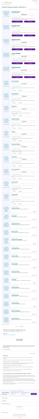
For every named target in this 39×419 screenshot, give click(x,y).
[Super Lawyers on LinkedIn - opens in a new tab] (22, 409)
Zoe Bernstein (16, 12)
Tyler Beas (14, 279)
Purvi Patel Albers (16, 248)
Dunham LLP (13, 68)
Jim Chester (14, 215)
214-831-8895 (24, 146)
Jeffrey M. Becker (15, 287)
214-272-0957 (24, 83)
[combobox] (15, 394)
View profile (30, 21)
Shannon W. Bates (16, 271)
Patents (21, 331)
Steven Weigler (16, 53)
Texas (10, 4)
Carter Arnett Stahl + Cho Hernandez (17, 157)
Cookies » (25, 415)
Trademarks (8, 4)
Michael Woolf (16, 39)
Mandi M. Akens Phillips (17, 239)
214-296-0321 (24, 108)
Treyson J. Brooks (15, 208)
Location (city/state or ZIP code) (25, 392)
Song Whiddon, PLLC (15, 94)
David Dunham (16, 67)
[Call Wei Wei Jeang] (23, 28)
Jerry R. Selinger (15, 81)
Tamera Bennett (15, 295)
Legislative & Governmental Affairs (15, 331)
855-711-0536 (24, 70)
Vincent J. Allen (15, 256)
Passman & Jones (14, 170)
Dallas (4, 334)
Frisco (9, 334)
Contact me (18, 21)
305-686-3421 (24, 14)
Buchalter (13, 54)
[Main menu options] (3, 3)
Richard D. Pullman (16, 144)
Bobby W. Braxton (16, 318)
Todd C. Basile (15, 263)
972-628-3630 (24, 121)
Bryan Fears (14, 106)
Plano (6, 334)
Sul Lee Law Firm (14, 132)
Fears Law (13, 107)
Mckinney (14, 334)
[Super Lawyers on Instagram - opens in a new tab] (18, 409)
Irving (11, 334)
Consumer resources (6, 403)
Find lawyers (34, 393)
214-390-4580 (24, 96)
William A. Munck (15, 118)
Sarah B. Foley (15, 181)
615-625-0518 (24, 42)
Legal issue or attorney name (15, 392)
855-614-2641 (24, 56)
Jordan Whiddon (15, 93)
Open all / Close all (32, 353)
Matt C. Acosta (15, 231)
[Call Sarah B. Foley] (23, 184)
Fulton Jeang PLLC (14, 195)
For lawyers (4, 400)
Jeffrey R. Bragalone (16, 310)
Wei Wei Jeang (16, 25)
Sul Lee (13, 131)
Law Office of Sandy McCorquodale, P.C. (17, 145)
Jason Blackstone (15, 303)
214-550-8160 (24, 159)
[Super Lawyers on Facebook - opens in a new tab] (16, 409)
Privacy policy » (21, 415)
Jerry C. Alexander (16, 169)
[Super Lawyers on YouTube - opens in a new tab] (20, 409)
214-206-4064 (24, 134)
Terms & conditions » (16, 415)
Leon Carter (14, 156)
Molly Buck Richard (16, 223)
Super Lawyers (4, 398)
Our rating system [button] (6, 349)
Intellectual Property (4, 4)
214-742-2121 (24, 171)
